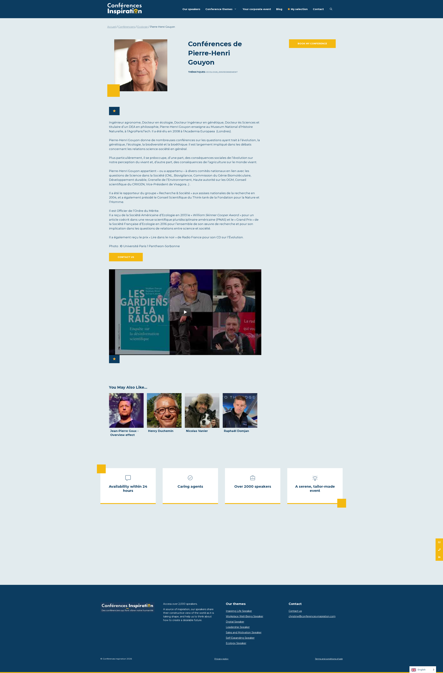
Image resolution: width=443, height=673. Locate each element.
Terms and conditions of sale (329, 658)
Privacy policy (221, 658)
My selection (299, 9)
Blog (279, 9)
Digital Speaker (235, 621)
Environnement (228, 72)
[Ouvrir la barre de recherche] (331, 9)
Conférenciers (126, 26)
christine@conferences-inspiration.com (312, 616)
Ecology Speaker (236, 643)
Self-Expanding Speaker (240, 637)
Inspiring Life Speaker (239, 611)
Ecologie (142, 26)
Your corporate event (257, 9)
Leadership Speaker (238, 627)
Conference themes (218, 9)
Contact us (126, 257)
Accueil (111, 26)
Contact (318, 9)
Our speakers (191, 9)
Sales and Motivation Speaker (243, 632)
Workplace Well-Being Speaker (244, 616)
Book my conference (312, 43)
